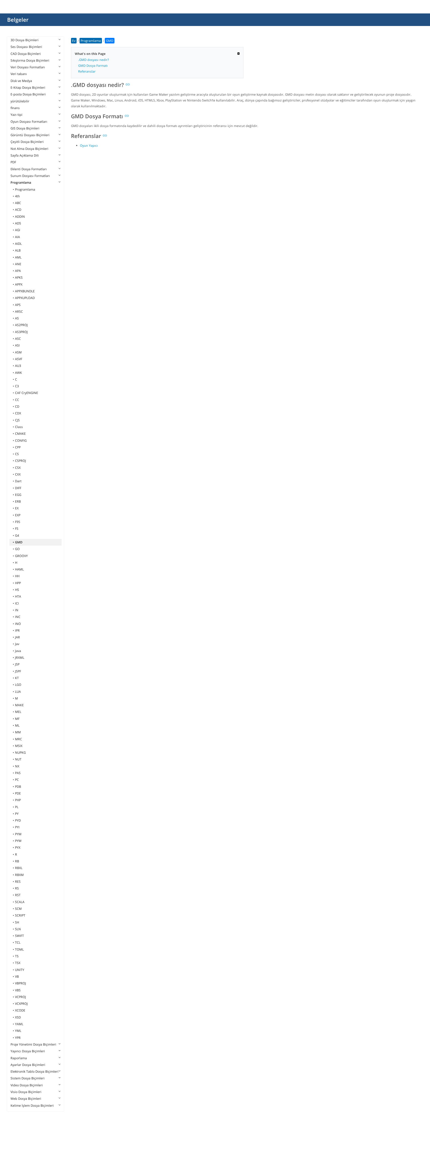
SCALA (19, 902)
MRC (18, 739)
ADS (18, 223)
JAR (17, 637)
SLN (18, 929)
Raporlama (19, 1058)
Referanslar (87, 71)
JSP (17, 664)
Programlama (21, 182)
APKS (19, 277)
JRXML (19, 657)
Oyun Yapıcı (89, 145)
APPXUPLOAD (25, 298)
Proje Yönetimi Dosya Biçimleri (33, 1044)
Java (18, 651)
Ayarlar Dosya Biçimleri (28, 1065)
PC (17, 779)
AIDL (18, 243)
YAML (19, 1024)
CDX (18, 413)
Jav (17, 644)
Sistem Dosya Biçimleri (28, 1078)
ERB (18, 501)
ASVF (18, 359)
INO (18, 624)
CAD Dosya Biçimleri (26, 54)
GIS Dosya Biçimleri (25, 128)
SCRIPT (20, 915)
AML (18, 257)
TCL (17, 942)
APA (18, 271)
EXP (17, 515)
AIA (17, 237)
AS (17, 318)
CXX (18, 474)
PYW (18, 841)
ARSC (19, 311)
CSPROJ (20, 460)
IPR (17, 630)
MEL (18, 712)
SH (17, 922)
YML (18, 1031)
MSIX (18, 746)
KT (17, 678)
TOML (19, 949)
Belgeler (17, 19)
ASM (18, 352)
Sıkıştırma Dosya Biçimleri (30, 60)
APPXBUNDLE (25, 291)
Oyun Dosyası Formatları (29, 121)
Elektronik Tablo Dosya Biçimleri (34, 1071)
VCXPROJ (21, 1003)
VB (17, 976)
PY (17, 813)
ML (17, 725)
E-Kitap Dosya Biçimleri (28, 87)
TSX (17, 963)
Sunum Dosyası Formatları (30, 176)
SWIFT (19, 936)
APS (18, 305)
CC (17, 400)
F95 (17, 522)
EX (17, 508)
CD (17, 406)
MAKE (19, 705)
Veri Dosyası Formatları (28, 67)
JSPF (18, 671)
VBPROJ (20, 983)
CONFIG (21, 440)
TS (17, 956)
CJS (17, 420)
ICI (17, 603)
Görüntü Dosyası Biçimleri (30, 135)
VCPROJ (20, 997)
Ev (73, 41)
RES (18, 881)
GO (17, 549)
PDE (18, 793)
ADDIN (20, 216)
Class (19, 427)
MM (18, 732)
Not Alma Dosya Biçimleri (29, 148)
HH (17, 576)
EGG (18, 495)
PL (16, 807)
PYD (18, 820)
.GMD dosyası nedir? (93, 60)
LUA (18, 691)
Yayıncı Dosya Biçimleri (28, 1051)
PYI (17, 827)
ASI (17, 345)
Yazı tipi (16, 114)
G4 (17, 535)
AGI (17, 230)
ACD (18, 209)
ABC (18, 203)
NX (17, 766)
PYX (17, 847)
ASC (18, 338)
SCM (18, 908)
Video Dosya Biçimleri (27, 1085)
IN (16, 610)
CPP (18, 447)
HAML (19, 569)
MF (17, 719)
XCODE (20, 1010)
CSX (18, 467)
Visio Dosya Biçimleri (26, 1092)
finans (15, 108)
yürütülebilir (20, 101)
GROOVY (21, 556)
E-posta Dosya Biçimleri (28, 94)
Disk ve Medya (21, 81)
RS (17, 888)
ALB (18, 250)
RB (17, 861)
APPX (18, 284)
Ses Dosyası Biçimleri (26, 47)
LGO (18, 684)
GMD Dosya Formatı (93, 65)
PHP (18, 800)
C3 (17, 386)
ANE (18, 264)
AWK (18, 372)
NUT (18, 759)
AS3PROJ (21, 332)
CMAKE (20, 433)
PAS (18, 773)
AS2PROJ (21, 325)
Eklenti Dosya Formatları (29, 169)
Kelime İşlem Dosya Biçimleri (32, 1105)
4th (17, 196)
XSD (18, 1017)
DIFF (18, 488)
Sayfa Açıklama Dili (25, 155)
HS (17, 590)
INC (17, 617)
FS (16, 528)
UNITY (19, 970)
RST (18, 895)
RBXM (19, 875)
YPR (18, 1037)
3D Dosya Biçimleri (25, 40)
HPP (18, 583)
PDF (13, 162)
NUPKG (20, 752)
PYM (18, 834)
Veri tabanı (19, 74)
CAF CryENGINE (26, 393)
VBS (18, 990)
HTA (18, 596)
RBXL (18, 868)
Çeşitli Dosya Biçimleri (27, 142)
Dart (18, 481)
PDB (18, 786)
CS (17, 454)
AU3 (18, 366)
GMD (18, 542)
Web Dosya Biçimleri (26, 1098)
